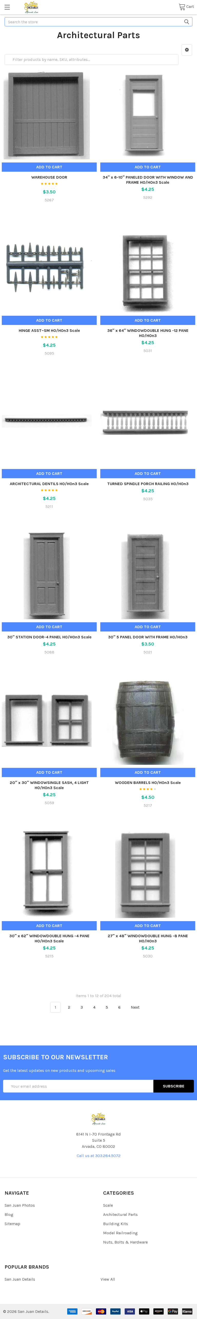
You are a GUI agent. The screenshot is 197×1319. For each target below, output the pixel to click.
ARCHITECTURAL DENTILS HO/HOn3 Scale (49, 483)
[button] (187, 50)
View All (108, 1279)
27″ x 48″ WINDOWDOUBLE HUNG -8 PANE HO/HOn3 (148, 938)
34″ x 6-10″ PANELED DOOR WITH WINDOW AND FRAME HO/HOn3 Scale (148, 180)
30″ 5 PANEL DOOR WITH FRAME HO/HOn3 (148, 637)
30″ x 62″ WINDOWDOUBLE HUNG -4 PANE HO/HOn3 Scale (49, 938)
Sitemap (12, 1223)
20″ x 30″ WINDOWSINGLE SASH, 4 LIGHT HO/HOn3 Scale (49, 785)
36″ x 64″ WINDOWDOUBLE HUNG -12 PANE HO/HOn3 (148, 333)
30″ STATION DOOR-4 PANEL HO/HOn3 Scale (49, 637)
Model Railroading (120, 1232)
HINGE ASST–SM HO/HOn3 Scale (49, 330)
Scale (108, 1205)
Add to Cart (49, 167)
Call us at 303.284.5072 (99, 1155)
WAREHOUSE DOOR (49, 177)
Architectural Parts (120, 1214)
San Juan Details (20, 1279)
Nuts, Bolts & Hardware (125, 1242)
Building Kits (115, 1223)
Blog (9, 1214)
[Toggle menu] (7, 7)
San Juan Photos (20, 1205)
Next (136, 1007)
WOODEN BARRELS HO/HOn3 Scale (148, 782)
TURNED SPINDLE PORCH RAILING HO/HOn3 (148, 483)
